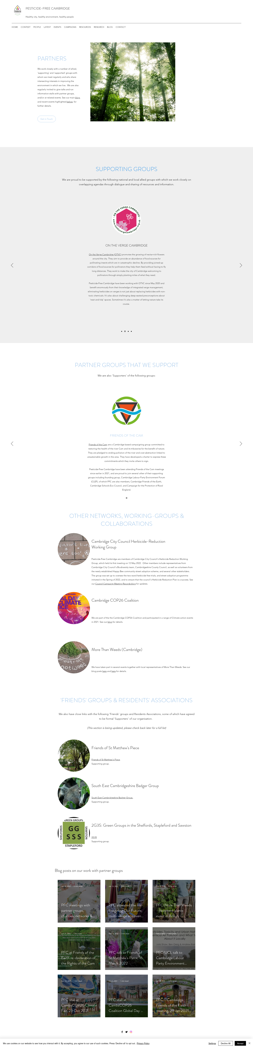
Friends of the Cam (98, 444)
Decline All (225, 1043)
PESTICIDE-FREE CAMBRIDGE (48, 8)
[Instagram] (130, 1031)
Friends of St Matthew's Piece (106, 759)
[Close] (249, 1043)
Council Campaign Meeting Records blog (115, 583)
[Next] (241, 265)
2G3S (94, 837)
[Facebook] (122, 1031)
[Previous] (12, 265)
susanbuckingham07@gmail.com (131, 321)
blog (77, 97)
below (70, 101)
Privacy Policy (143, 1043)
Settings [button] (212, 1043)
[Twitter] (126, 1031)
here (104, 671)
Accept (240, 1043)
